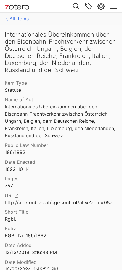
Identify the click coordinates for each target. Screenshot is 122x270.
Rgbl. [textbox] (10, 219)
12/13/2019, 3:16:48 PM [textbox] (31, 252)
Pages (11, 178)
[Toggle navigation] (113, 6)
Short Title (16, 212)
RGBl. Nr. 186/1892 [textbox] (25, 235)
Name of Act (19, 99)
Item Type (16, 83)
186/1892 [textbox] (15, 152)
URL (9, 195)
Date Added (18, 245)
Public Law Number (26, 145)
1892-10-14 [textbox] (17, 169)
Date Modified (21, 262)
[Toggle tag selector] (88, 6)
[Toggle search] (76, 6)
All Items (19, 19)
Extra (11, 228)
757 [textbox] (9, 186)
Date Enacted (20, 162)
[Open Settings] (101, 6)
